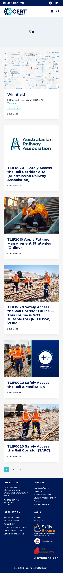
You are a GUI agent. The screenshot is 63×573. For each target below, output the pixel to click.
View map (12, 103)
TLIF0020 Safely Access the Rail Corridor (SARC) (29, 448)
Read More (14, 114)
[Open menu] (52, 11)
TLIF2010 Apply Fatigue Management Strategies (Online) (29, 243)
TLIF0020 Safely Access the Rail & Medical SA (28, 385)
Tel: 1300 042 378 (11, 500)
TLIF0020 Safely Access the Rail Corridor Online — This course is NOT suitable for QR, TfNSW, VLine (30, 315)
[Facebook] (51, 3)
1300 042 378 (13, 108)
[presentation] (31, 70)
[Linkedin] (57, 3)
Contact (7, 505)
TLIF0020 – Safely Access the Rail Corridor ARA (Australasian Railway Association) (29, 174)
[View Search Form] (57, 11)
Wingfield (16, 94)
